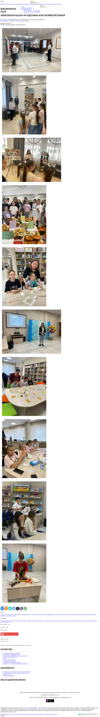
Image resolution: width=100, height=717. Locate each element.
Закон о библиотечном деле (10, 657)
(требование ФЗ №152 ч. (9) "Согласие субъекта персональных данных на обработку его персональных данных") (29, 714)
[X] (17, 608)
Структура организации (10, 661)
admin (27, 21)
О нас (22, 6)
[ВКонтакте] (2, 608)
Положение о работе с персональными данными (16, 663)
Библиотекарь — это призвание (32, 10)
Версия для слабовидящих (11, 634)
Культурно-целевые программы (32, 12)
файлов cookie (38, 707)
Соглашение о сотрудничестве (11, 654)
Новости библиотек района (17, 21)
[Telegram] (14, 608)
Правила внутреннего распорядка (12, 653)
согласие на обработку (28, 707)
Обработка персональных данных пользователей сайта (17, 671)
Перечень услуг (7, 674)
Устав (5, 658)
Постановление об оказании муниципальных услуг (16, 673)
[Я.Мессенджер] (10, 608)
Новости (8, 21)
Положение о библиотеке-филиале (12, 662)
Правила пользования (9, 675)
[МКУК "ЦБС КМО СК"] (2, 1)
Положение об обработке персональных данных (16, 655)
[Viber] (21, 608)
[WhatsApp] (25, 608)
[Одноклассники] (6, 608)
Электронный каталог (26, 8)
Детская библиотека (26, 9)
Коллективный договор (9, 659)
